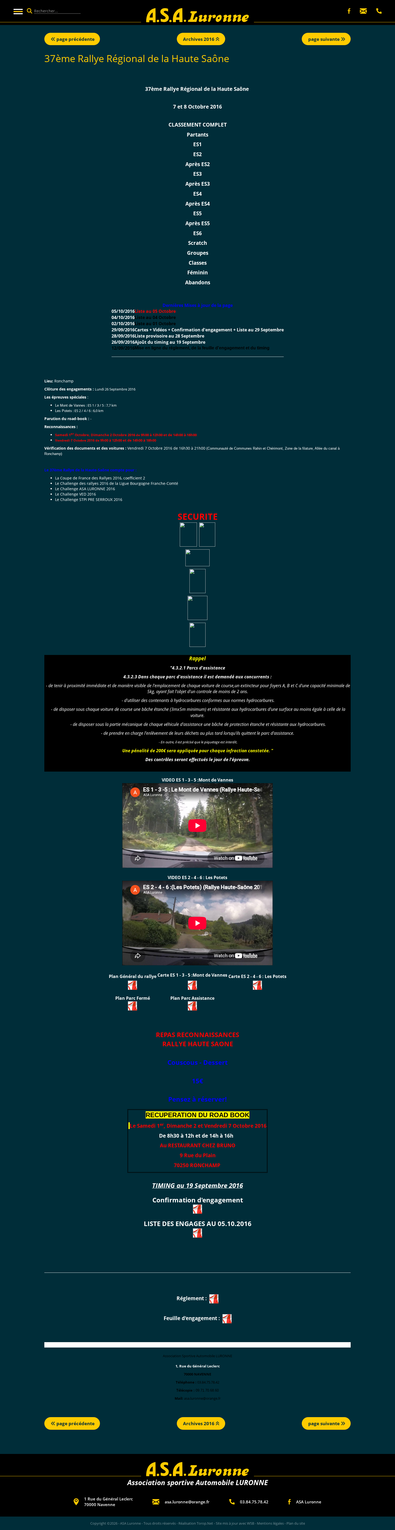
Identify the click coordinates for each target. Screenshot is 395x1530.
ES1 (197, 144)
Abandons (197, 282)
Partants (197, 134)
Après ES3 (197, 183)
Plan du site (295, 1523)
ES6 (197, 233)
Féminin (197, 272)
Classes (198, 262)
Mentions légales (270, 1523)
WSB (250, 1523)
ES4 (197, 193)
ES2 (197, 154)
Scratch (197, 242)
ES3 (197, 173)
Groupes (197, 252)
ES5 (197, 213)
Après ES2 (197, 164)
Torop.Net (205, 1523)
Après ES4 (197, 203)
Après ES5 (197, 223)
